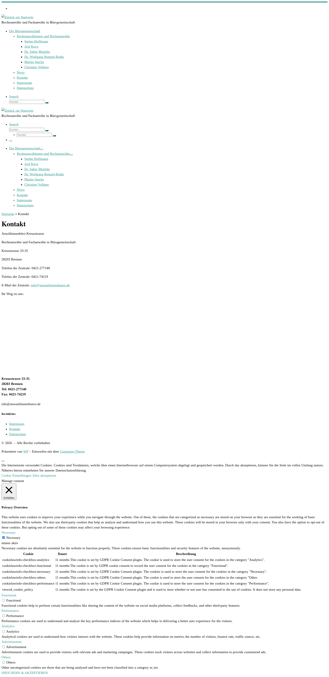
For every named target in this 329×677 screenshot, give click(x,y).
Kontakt (14, 429)
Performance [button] (10, 611)
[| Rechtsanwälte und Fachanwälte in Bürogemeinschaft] (18, 17)
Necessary (13, 538)
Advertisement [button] (12, 642)
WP (25, 451)
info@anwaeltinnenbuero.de (50, 285)
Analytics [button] (8, 626)
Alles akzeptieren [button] (44, 475)
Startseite (8, 214)
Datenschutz (17, 434)
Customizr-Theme (72, 451)
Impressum (16, 424)
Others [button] (6, 657)
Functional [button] (9, 595)
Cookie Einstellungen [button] (16, 475)
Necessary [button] (9, 532)
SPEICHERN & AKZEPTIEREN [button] (25, 673)
